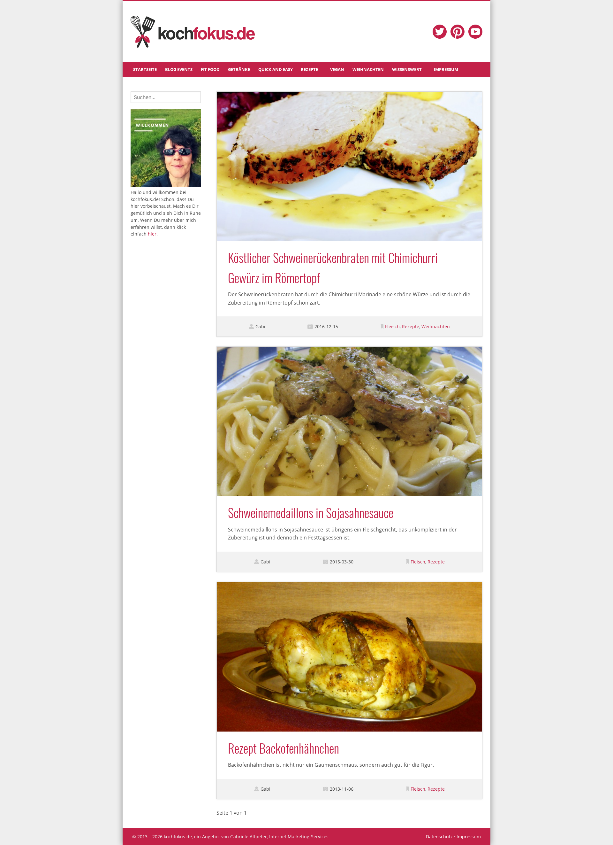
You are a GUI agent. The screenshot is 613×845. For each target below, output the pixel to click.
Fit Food (210, 69)
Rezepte (309, 69)
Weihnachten (368, 69)
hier (152, 234)
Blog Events (179, 69)
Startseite (145, 69)
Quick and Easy (275, 69)
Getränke (239, 69)
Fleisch (392, 326)
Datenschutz (439, 836)
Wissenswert (407, 69)
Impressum (446, 69)
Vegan (337, 69)
